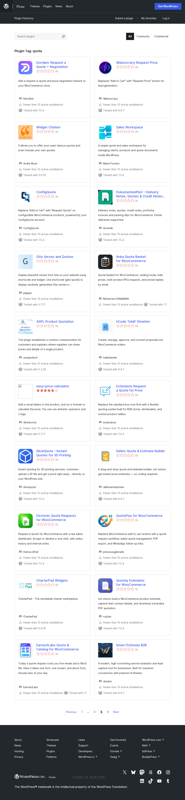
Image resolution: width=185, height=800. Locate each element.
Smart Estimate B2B (131, 645)
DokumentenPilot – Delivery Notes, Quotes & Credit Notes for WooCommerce (139, 194)
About (18, 739)
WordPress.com (153, 739)
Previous (71, 711)
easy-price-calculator (52, 386)
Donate (116, 751)
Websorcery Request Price (137, 62)
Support (83, 745)
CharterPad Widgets (52, 580)
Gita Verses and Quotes (54, 257)
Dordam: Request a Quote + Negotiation (52, 65)
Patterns (51, 756)
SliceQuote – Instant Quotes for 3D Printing (53, 453)
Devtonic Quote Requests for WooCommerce (56, 518)
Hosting (19, 751)
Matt (146, 745)
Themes (51, 745)
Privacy (18, 756)
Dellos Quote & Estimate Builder (140, 451)
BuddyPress (151, 756)
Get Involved (118, 739)
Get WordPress (168, 6)
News (17, 745)
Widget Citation (48, 127)
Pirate (52, 777)
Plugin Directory (24, 18)
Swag (115, 756)
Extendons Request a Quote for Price (131, 388)
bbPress (148, 751)
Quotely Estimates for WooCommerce (131, 583)
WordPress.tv (88, 756)
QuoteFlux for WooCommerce (139, 516)
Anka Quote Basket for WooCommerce (131, 259)
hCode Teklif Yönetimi (133, 321)
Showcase (52, 739)
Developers (85, 751)
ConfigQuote (46, 192)
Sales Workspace (129, 127)
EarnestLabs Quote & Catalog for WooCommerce (57, 647)
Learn (81, 739)
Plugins (50, 751)
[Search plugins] (63, 36)
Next (116, 711)
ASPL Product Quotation (55, 321)
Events (114, 745)
